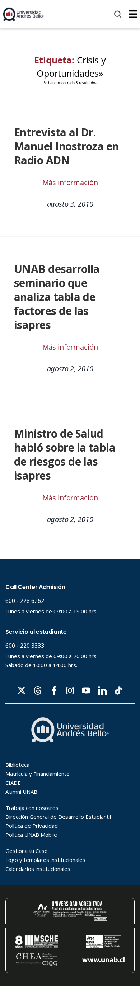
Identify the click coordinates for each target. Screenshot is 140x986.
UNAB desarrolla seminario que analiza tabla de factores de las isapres (57, 296)
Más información (70, 182)
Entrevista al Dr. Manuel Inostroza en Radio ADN (66, 146)
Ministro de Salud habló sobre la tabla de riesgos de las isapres (64, 454)
